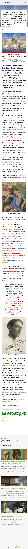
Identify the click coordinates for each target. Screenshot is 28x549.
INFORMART (4, 417)
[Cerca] (26, 2)
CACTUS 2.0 (7, 2)
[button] (3, 30)
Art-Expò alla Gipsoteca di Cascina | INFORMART (13, 488)
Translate (13, 442)
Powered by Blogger (14, 547)
